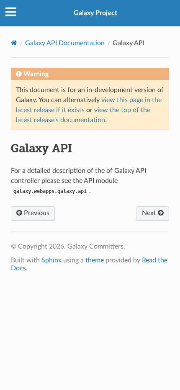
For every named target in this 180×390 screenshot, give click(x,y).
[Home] (14, 42)
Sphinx (51, 260)
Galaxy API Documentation (65, 43)
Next (150, 213)
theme (94, 260)
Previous (35, 213)
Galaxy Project (95, 13)
